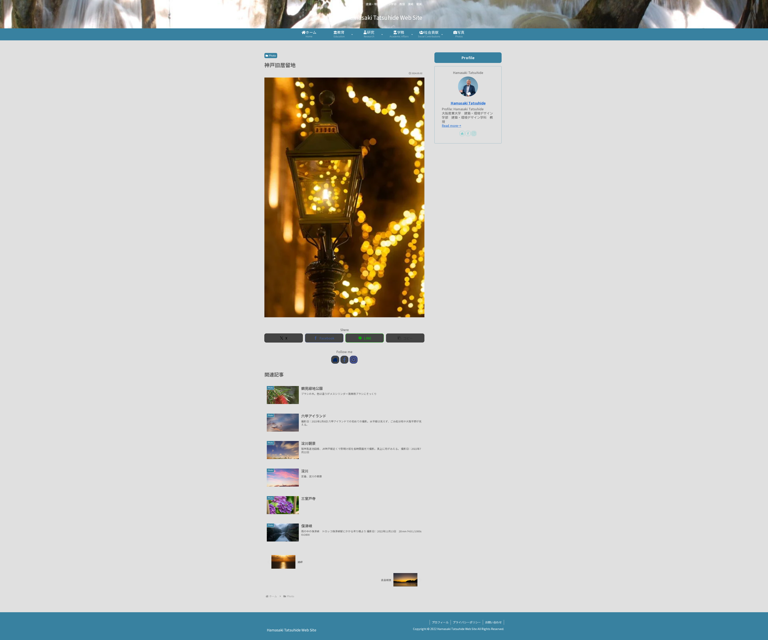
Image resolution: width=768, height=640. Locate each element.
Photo (272, 55)
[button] (405, 337)
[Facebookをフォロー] (344, 360)
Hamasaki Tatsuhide (468, 103)
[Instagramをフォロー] (354, 360)
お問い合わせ (493, 622)
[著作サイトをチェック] (335, 360)
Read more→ (451, 125)
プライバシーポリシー (467, 622)
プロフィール (440, 622)
